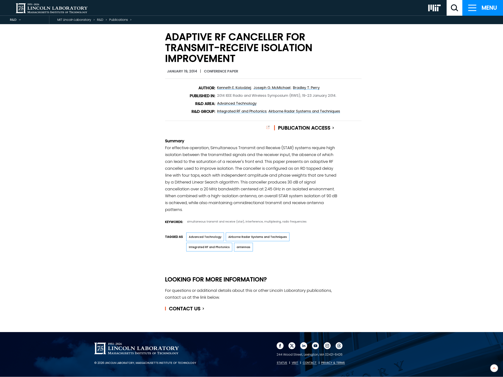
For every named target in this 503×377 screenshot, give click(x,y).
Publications (118, 19)
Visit (295, 362)
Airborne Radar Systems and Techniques (304, 111)
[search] (454, 8)
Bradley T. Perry (306, 87)
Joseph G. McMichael (271, 87)
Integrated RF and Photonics (242, 111)
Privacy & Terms (333, 362)
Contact (185, 308)
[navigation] (482, 8)
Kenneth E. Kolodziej (234, 87)
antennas (243, 247)
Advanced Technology (237, 103)
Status (282, 362)
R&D (20, 20)
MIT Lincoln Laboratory (74, 19)
